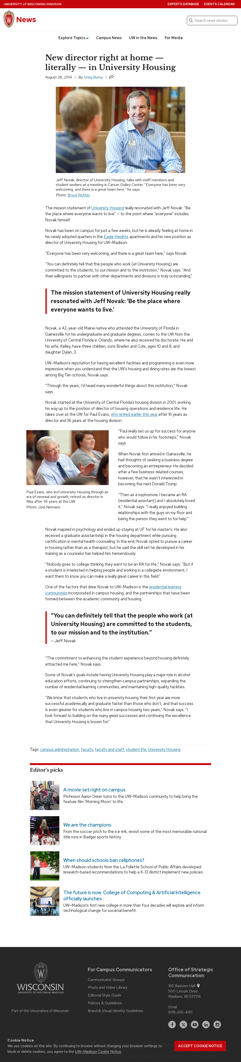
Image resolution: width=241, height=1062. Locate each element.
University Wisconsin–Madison (32, 4)
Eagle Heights (116, 236)
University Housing (108, 207)
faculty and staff (109, 749)
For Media (174, 37)
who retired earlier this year (134, 414)
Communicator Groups (106, 979)
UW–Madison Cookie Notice (98, 1051)
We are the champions (87, 825)
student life (136, 749)
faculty (87, 749)
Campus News (109, 37)
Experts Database (183, 4)
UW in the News (143, 37)
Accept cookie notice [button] (200, 1046)
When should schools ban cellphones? (103, 860)
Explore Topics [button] (71, 37)
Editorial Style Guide (104, 995)
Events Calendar (219, 4)
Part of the (40, 1010)
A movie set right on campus (94, 789)
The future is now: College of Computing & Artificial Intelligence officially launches (132, 895)
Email (172, 1006)
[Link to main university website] (40, 978)
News (26, 19)
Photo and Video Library (108, 987)
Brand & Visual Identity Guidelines (115, 1010)
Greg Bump (93, 77)
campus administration (59, 749)
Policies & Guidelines (105, 1003)
